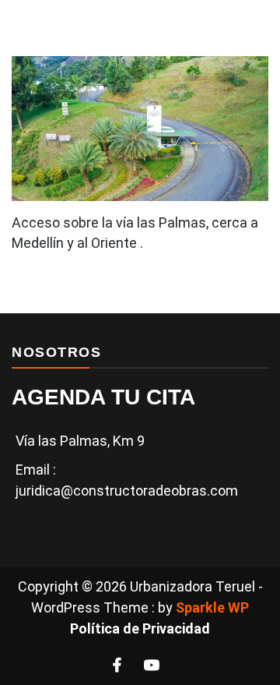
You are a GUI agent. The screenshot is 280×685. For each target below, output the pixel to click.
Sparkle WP (212, 607)
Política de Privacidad (140, 628)
